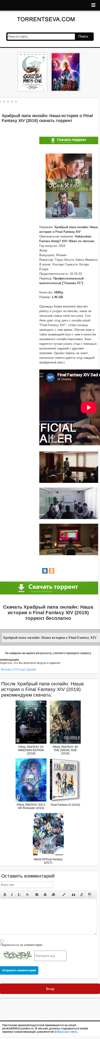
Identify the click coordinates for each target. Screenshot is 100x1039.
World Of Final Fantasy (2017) (48, 861)
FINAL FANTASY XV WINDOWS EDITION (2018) (31, 750)
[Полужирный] (5, 894)
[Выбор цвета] (64, 894)
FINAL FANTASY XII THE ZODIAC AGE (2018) (65, 750)
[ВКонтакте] (45, 571)
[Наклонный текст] (11, 894)
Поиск (83, 36)
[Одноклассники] (51, 571)
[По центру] (45, 894)
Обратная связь (67, 1031)
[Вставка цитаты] (73, 894)
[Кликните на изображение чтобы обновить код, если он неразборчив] (18, 956)
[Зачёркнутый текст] (27, 894)
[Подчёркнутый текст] (19, 894)
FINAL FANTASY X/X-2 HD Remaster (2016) (31, 806)
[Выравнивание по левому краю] (37, 894)
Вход (50, 989)
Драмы (31, 669)
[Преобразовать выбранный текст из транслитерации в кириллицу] (81, 894)
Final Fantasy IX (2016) (65, 804)
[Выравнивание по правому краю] (53, 894)
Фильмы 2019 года (13, 669)
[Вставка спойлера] (90, 894)
